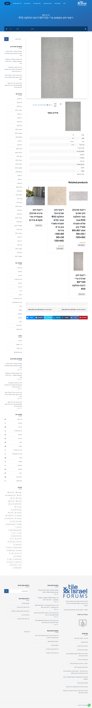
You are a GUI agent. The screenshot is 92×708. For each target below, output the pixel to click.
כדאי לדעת (11, 492)
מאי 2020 (19, 121)
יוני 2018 (20, 179)
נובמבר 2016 (18, 206)
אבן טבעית (10, 562)
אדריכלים (19, 267)
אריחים (20, 275)
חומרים (18, 501)
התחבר (20, 340)
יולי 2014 (19, 237)
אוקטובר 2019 (18, 133)
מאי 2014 (19, 245)
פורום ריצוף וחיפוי (47, 3)
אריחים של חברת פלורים (52, 649)
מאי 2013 (19, 252)
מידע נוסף (55, 105)
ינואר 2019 (19, 156)
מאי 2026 (19, 102)
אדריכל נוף (18, 538)
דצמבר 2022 (18, 110)
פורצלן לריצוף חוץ (42, 105)
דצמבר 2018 (18, 160)
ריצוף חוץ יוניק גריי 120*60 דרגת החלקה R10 (74, 309)
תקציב (9, 559)
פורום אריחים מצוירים (82, 646)
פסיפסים (20, 314)
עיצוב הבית (18, 506)
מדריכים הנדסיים (18, 298)
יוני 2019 (20, 141)
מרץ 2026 (19, 106)
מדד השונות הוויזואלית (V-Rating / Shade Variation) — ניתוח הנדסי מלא (13, 61)
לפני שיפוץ (18, 515)
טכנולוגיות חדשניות (16, 509)
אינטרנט (20, 271)
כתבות (20, 294)
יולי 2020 (19, 114)
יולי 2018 (19, 175)
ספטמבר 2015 (18, 225)
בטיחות (20, 283)
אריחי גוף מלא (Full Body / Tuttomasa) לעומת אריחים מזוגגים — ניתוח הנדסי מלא (13, 69)
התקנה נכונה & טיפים (82, 683)
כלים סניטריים (17, 556)
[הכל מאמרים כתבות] (20, 28)
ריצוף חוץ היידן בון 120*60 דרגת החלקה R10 (40, 309)
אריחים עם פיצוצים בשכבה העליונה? (20, 611)
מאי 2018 (19, 183)
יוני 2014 (20, 241)
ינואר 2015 (19, 229)
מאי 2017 (19, 198)
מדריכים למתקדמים (17, 302)
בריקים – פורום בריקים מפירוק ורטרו (79, 663)
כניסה (7, 3)
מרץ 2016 (19, 214)
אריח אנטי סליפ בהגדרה (23, 619)
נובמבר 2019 (18, 129)
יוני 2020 (19, 118)
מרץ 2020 (19, 125)
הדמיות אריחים (25, 615)
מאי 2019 (19, 145)
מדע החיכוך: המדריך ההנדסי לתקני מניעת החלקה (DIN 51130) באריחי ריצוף (13, 77)
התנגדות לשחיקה (17, 567)
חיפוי (21, 291)
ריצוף (20, 321)
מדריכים (12, 521)
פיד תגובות (19, 348)
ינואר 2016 (19, 221)
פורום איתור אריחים (83, 659)
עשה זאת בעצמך (17, 547)
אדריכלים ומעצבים (10, 495)
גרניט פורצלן (18, 562)
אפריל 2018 (19, 187)
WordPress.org (18, 352)
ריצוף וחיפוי (19, 325)
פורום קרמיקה (84, 642)
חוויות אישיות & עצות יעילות (81, 667)
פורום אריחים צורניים (82, 650)
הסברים (18, 492)
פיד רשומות (19, 344)
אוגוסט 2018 (19, 171)
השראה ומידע (57, 3)
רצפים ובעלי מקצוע (16, 536)
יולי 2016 (19, 210)
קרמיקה (20, 317)
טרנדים (19, 533)
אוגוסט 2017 (19, 195)
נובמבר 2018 (18, 164)
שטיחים (8, 547)
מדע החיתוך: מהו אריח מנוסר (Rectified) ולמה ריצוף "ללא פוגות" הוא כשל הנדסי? (13, 85)
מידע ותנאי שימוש (17, 3)
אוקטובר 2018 (18, 168)
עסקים (20, 310)
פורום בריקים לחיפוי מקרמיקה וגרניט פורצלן (77, 686)
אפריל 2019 (19, 148)
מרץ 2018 (19, 191)
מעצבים (19, 524)
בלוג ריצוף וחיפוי (37, 3)
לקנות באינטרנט (17, 559)
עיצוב (20, 306)
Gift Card (26, 631)
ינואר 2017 (19, 202)
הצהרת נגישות (82, 614)
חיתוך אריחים (13, 565)
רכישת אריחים (27, 3)
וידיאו (13, 533)
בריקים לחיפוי (17, 544)
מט (20, 565)
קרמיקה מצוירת (54, 645)
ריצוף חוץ (35, 105)
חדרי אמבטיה (10, 515)
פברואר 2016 (18, 218)
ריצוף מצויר (18, 518)
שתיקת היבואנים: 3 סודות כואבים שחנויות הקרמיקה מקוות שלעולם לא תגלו (13, 53)
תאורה (11, 553)
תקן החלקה (19, 329)
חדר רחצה (18, 527)
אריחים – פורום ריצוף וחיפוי (81, 638)
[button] (60, 104)
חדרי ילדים (18, 553)
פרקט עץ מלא (11, 541)
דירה (12, 538)
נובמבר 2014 (18, 233)
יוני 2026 (19, 98)
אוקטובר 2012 (18, 256)
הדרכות (20, 287)
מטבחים (18, 550)
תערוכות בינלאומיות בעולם (14, 530)
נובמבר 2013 (18, 248)
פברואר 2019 (18, 152)
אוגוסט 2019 (19, 137)
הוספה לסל (81, 245)
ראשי (64, 3)
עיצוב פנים (18, 512)
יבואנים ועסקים (11, 550)
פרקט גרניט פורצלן (10, 524)
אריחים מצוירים (18, 279)
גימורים (10, 512)
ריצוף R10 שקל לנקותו (53, 641)
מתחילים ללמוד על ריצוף (15, 504)
